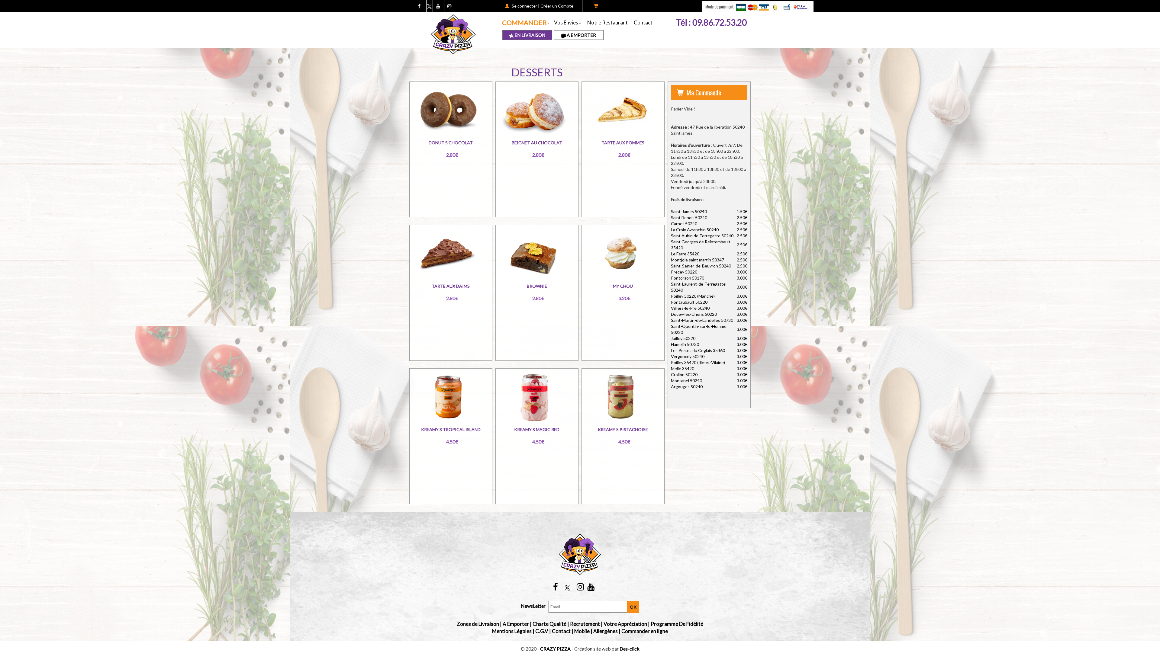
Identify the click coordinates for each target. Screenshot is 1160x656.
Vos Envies (566, 22)
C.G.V (541, 631)
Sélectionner (620, 256)
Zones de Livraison (478, 624)
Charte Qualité (549, 624)
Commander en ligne (644, 631)
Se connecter (524, 5)
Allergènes (605, 631)
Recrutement (585, 624)
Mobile (582, 631)
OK (633, 607)
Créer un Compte (556, 5)
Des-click (630, 648)
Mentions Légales (512, 631)
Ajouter (443, 113)
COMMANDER (524, 22)
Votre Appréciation (625, 624)
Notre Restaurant (607, 22)
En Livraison (529, 35)
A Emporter (581, 35)
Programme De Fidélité (677, 624)
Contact (643, 22)
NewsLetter (533, 606)
